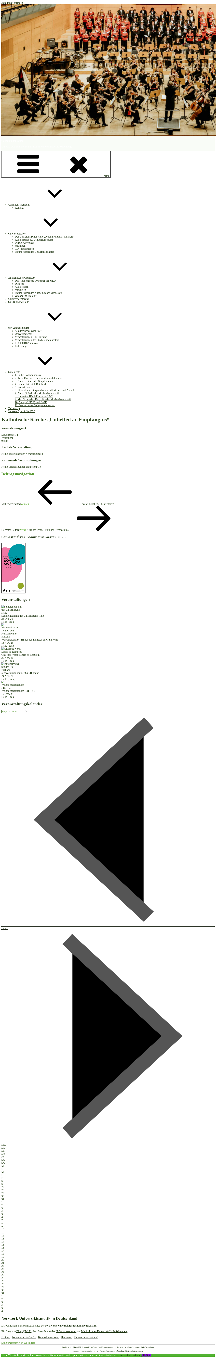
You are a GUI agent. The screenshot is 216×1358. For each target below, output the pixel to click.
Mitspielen (20, 289)
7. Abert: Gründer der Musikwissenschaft (37, 393)
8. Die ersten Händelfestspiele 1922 (34, 396)
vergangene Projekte (26, 295)
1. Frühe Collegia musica (28, 375)
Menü (106, 176)
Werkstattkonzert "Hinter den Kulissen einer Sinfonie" (30, 639)
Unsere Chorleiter (24, 242)
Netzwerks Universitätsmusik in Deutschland (71, 1325)
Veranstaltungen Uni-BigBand (31, 337)
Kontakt (19, 207)
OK (144, 1355)
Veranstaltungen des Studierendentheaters (37, 340)
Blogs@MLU (23, 1331)
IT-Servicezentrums (66, 1331)
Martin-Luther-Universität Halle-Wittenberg (104, 1331)
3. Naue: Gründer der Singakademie (34, 381)
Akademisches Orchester (21, 277)
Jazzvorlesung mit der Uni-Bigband (20, 673)
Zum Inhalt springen (12, 2)
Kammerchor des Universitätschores (34, 239)
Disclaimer (66, 1337)
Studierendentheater (18, 298)
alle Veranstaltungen (19, 327)
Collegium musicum (12, 140)
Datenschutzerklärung (86, 1337)
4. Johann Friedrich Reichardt (30, 384)
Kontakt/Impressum (48, 1337)
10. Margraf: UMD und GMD (31, 402)
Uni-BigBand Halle (18, 301)
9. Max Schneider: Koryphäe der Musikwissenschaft (43, 399)
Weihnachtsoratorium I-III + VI (18, 690)
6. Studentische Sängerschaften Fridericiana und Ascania (45, 390)
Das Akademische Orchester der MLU (35, 280)
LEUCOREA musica (26, 343)
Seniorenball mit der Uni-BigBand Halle (22, 615)
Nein (148, 1355)
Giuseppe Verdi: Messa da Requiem (20, 654)
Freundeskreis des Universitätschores (34, 251)
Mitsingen (20, 245)
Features (5, 1337)
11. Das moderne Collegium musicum (35, 405)
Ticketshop (20, 346)
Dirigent (19, 283)
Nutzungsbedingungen (24, 1337)
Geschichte (14, 372)
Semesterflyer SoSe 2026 (21, 411)
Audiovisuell (22, 286)
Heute (4, 928)
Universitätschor (16, 233)
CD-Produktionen (24, 248)
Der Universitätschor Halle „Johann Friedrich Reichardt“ (45, 236)
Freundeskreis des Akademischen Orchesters (38, 292)
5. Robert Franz (23, 387)
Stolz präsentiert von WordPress (18, 1342)
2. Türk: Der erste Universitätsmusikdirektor (38, 378)
